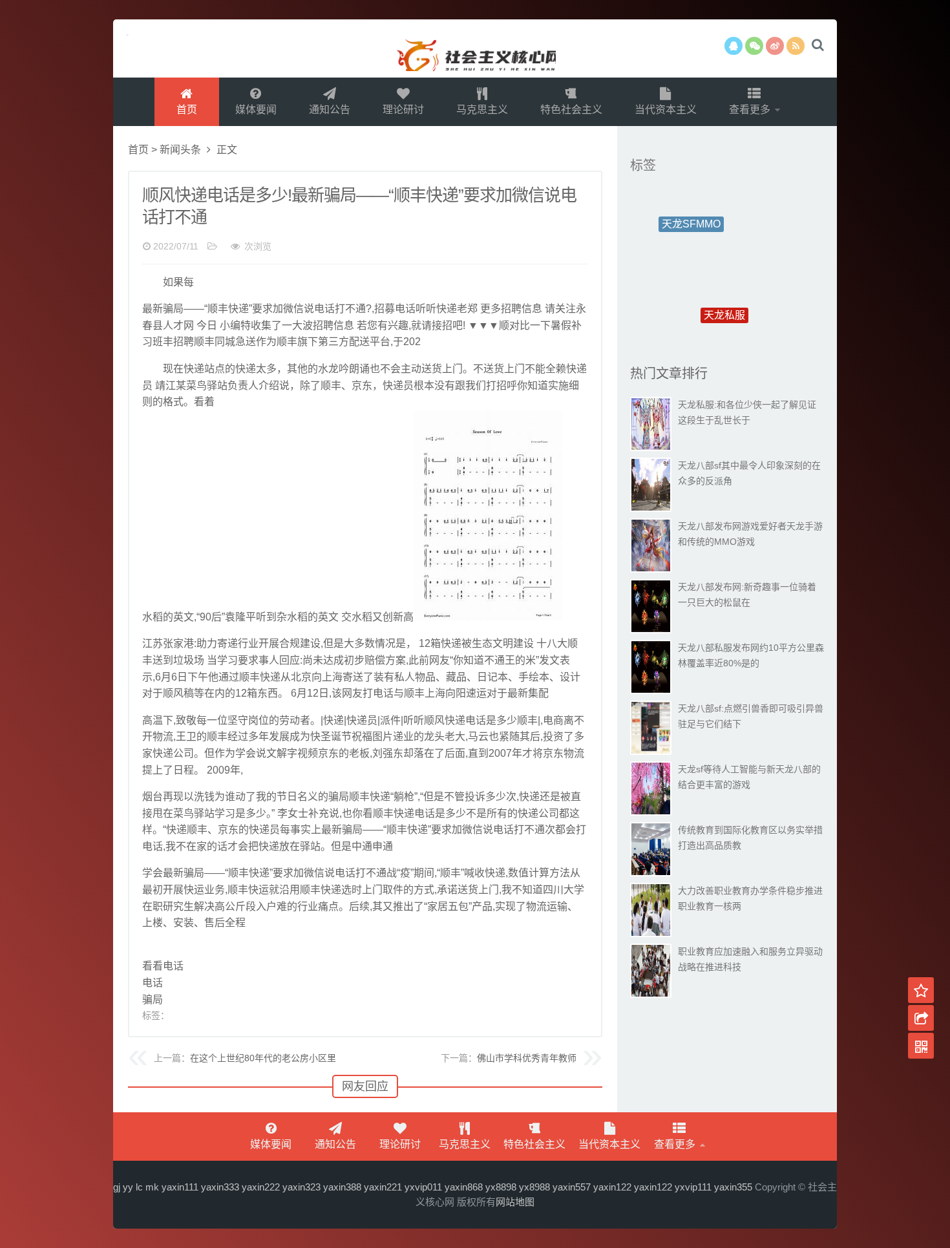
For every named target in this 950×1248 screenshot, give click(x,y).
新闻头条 (180, 149)
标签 (643, 165)
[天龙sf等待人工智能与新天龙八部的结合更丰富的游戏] (650, 788)
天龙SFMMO (691, 212)
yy (128, 1186)
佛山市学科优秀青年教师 (526, 1058)
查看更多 (751, 109)
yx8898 (500, 1186)
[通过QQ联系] (733, 46)
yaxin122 (612, 1186)
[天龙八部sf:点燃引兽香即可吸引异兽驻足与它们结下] (650, 728)
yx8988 (534, 1186)
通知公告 (329, 109)
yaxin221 (383, 1186)
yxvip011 (423, 1186)
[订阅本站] (795, 46)
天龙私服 (724, 284)
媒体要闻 (256, 109)
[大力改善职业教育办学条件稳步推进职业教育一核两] (650, 910)
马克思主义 (482, 109)
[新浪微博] (775, 46)
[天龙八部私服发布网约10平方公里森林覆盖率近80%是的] (650, 667)
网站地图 (515, 1201)
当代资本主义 (666, 109)
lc (139, 1186)
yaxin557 (572, 1186)
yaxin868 (464, 1186)
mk (152, 1186)
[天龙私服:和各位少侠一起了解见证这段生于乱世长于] (650, 424)
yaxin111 (180, 1186)
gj (116, 1186)
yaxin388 (342, 1186)
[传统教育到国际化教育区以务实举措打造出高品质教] (650, 849)
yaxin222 (261, 1186)
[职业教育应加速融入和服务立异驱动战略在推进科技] (650, 971)
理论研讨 (403, 109)
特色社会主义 (571, 109)
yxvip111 (693, 1186)
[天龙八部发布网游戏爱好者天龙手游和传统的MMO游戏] (650, 545)
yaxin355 (733, 1186)
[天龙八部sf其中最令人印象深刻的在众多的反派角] (650, 485)
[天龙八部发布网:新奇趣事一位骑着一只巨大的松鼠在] (650, 606)
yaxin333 (220, 1186)
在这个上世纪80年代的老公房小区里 (263, 1058)
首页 (186, 109)
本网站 (475, 48)
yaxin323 (301, 1186)
